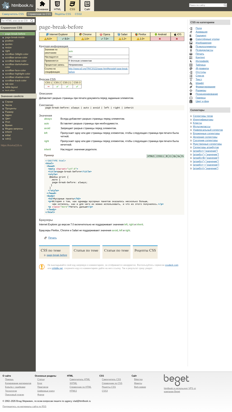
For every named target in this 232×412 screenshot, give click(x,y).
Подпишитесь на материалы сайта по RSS (24, 406)
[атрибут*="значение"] (206, 161)
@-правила (202, 68)
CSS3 (78, 14)
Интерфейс (202, 61)
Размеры (201, 90)
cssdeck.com (171, 265)
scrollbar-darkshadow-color (17, 65)
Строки (9, 101)
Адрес (8, 115)
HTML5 (73, 391)
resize (8, 47)
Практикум (42, 387)
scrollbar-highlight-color (17, 73)
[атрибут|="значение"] (205, 168)
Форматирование (205, 86)
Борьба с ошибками (15, 387)
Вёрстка (138, 379)
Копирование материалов (18, 383)
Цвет (7, 118)
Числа (8, 105)
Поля (199, 28)
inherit (8, 131)
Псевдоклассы (204, 50)
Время (8, 125)
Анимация (201, 31)
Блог (39, 383)
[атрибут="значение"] (205, 151)
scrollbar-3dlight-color (16, 54)
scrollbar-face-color (15, 70)
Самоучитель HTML (80, 379)
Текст (199, 79)
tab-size (9, 84)
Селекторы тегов (203, 116)
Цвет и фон (202, 101)
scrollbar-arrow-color (16, 57)
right (7, 50)
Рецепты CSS (63, 14)
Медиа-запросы (14, 128)
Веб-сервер (140, 387)
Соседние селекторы (205, 140)
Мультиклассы (201, 126)
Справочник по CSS (39, 14)
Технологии (11, 391)
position (9, 40)
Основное (42, 9)
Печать (52, 237)
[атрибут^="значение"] (206, 154)
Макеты (138, 383)
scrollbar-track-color (15, 80)
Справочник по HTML (80, 387)
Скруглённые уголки (207, 39)
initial (8, 135)
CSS (72, 9)
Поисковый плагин (14, 394)
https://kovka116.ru (11, 145)
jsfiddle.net (57, 268)
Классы (197, 123)
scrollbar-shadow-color (17, 77)
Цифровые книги (46, 391)
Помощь (9, 379)
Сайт (87, 9)
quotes (8, 44)
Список (200, 75)
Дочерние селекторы (205, 137)
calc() (8, 138)
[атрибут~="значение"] (206, 164)
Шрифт (200, 83)
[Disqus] (111, 319)
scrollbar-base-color (15, 60)
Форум (40, 394)
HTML (57, 9)
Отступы (201, 72)
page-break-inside (15, 37)
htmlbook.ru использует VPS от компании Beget (180, 390)
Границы (201, 97)
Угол (7, 121)
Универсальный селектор (208, 130)
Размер (9, 111)
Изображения (203, 43)
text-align (10, 90)
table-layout (11, 87)
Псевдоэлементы (206, 46)
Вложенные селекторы (206, 133)
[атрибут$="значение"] (206, 158)
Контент (200, 57)
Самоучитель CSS (13, 14)
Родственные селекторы (207, 144)
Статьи (40, 379)
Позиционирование (207, 94)
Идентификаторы (203, 119)
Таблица (201, 65)
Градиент (201, 35)
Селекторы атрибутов (206, 147)
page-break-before (15, 33)
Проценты (10, 108)
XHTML (73, 383)
